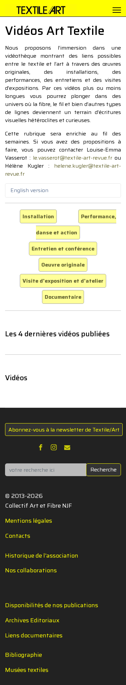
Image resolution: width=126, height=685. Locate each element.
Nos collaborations (31, 570)
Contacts (17, 535)
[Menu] (117, 10)
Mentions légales (28, 520)
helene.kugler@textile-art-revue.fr (63, 170)
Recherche (103, 469)
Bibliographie (23, 655)
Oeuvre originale (63, 265)
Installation (38, 216)
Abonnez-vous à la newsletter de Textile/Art (64, 429)
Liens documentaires (33, 635)
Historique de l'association (41, 555)
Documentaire (63, 297)
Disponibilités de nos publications (51, 605)
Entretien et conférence (63, 248)
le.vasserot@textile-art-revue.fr (72, 158)
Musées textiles (26, 670)
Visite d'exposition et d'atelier (63, 281)
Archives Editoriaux (32, 620)
